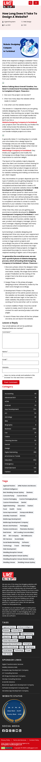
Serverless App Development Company (15, 691)
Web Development (9, 549)
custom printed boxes (10, 502)
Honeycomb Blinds (26, 512)
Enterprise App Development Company (15, 670)
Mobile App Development (12, 519)
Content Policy (34, 740)
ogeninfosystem (9, 22)
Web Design (27, 22)
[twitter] (7, 730)
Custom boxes (22, 496)
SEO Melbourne (26, 536)
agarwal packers (9, 486)
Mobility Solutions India (9, 667)
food (5, 509)
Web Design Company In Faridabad (16, 150)
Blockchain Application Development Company (18, 685)
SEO (4, 536)
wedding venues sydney (26, 562)
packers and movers (10, 529)
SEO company (13, 536)
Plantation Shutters (27, 529)
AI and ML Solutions (8, 682)
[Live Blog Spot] (9, 4)
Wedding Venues (9, 562)
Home (19, 509)
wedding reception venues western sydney (18, 559)
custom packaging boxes (28, 499)
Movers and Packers (10, 526)
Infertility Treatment (10, 516)
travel (16, 546)
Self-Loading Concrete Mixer (24, 532)
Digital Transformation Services (12, 664)
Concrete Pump (8, 496)
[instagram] (13, 730)
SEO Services (7, 539)
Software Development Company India (15, 688)
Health (12, 509)
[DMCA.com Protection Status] (7, 748)
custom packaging (9, 499)
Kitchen (22, 516)
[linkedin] (20, 730)
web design (26, 546)
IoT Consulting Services (10, 673)
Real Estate (7, 532)
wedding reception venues (12, 552)
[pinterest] (10, 730)
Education (21, 506)
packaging (24, 526)
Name (5, 351)
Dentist (23, 502)
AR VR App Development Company (13, 676)
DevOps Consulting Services (11, 679)
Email (4, 359)
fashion (30, 506)
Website (5, 367)
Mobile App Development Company (15, 522)
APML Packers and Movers (27, 486)
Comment (6, 332)
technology (7, 546)
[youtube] (17, 730)
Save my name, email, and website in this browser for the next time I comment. (19, 376)
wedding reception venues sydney (15, 556)
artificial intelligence (10, 489)
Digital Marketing (9, 506)
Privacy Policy (5, 740)
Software (25, 542)
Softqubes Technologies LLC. (11, 744)
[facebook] (3, 730)
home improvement (10, 512)
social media (19, 539)
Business (30, 492)
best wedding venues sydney (13, 492)
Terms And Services (19, 740)
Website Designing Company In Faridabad (19, 122)
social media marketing (11, 542)
